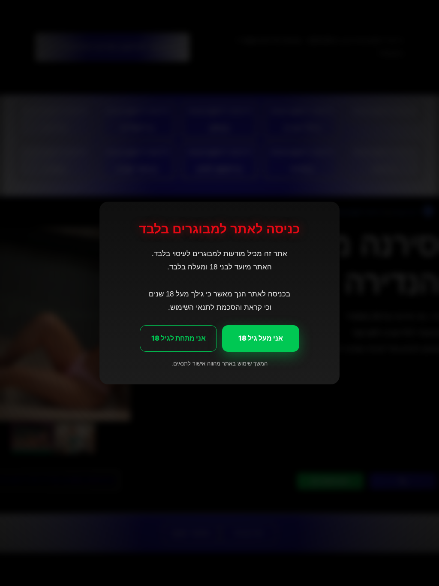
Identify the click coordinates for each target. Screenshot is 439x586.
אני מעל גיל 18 (260, 338)
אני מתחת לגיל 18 (178, 338)
